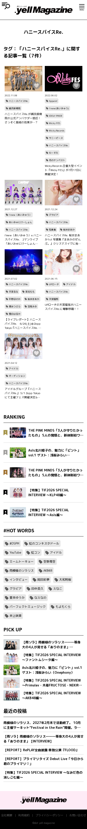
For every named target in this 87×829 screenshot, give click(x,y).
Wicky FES (54, 123)
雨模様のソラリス (22, 570)
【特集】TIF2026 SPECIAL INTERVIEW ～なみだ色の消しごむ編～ (43, 774)
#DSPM (14, 543)
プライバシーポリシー (49, 815)
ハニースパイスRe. (18, 101)
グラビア (53, 214)
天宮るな (13, 291)
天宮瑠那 (53, 299)
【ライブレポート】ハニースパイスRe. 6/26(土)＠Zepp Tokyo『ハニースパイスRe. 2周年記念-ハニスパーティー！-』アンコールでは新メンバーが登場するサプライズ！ (23, 324)
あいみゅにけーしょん (20, 222)
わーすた (53, 152)
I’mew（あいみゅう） (20, 214)
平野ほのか (14, 299)
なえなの (40, 597)
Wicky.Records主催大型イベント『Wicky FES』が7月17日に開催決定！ (63, 170)
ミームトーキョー (22, 561)
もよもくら (63, 607)
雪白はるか (14, 313)
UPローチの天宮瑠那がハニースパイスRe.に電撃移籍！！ (63, 307)
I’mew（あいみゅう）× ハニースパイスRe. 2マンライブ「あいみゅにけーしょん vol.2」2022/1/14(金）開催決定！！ (23, 239)
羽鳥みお (32, 306)
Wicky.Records (56, 130)
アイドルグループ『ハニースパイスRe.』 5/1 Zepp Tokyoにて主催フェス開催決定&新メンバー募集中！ (23, 393)
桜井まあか (69, 229)
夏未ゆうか (17, 597)
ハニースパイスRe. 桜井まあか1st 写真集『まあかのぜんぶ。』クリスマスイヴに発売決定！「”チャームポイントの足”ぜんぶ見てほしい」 (63, 239)
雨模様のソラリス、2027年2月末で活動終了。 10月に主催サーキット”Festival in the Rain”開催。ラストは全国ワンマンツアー (42, 725)
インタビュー (19, 579)
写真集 (52, 229)
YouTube (15, 552)
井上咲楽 (16, 616)
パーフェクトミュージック (28, 607)
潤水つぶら (14, 306)
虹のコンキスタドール (44, 543)
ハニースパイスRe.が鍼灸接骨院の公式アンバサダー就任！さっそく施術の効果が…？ (23, 118)
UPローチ (54, 284)
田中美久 (37, 588)
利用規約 (23, 815)
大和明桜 (65, 579)
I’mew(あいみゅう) (59, 108)
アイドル (70, 284)
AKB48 (47, 570)
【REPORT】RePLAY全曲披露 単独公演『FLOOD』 (41, 750)
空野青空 (49, 561)
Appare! (53, 101)
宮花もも (30, 291)
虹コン (35, 552)
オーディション (17, 375)
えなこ (57, 588)
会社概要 (6, 815)
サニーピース (56, 138)
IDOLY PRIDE (55, 115)
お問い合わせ (77, 815)
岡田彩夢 (43, 579)
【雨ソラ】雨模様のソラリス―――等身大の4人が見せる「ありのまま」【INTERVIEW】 (43, 738)
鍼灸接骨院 (14, 108)
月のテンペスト (57, 160)
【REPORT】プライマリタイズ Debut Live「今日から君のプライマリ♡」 (43, 761)
